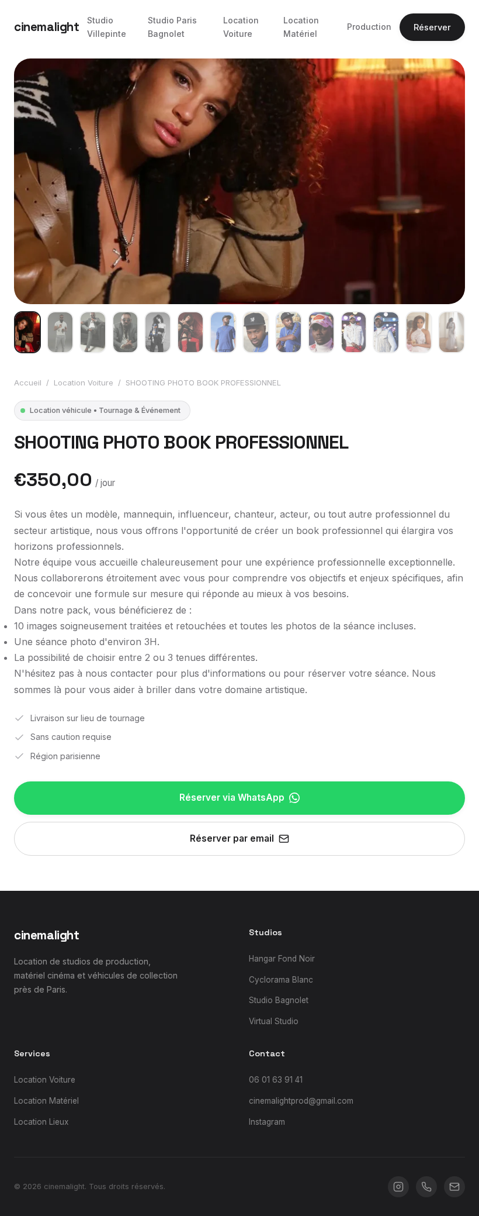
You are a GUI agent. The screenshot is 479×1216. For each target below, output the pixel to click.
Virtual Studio (273, 1021)
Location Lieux (41, 1122)
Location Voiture (241, 27)
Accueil (27, 382)
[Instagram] (398, 1186)
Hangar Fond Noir (282, 958)
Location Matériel (301, 27)
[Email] (454, 1186)
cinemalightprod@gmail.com (301, 1100)
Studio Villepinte (106, 27)
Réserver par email (232, 838)
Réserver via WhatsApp (231, 797)
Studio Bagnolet (278, 1000)
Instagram (267, 1122)
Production (369, 27)
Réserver (432, 27)
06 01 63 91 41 (276, 1079)
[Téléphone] (426, 1186)
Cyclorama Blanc (281, 979)
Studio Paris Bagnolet (172, 27)
